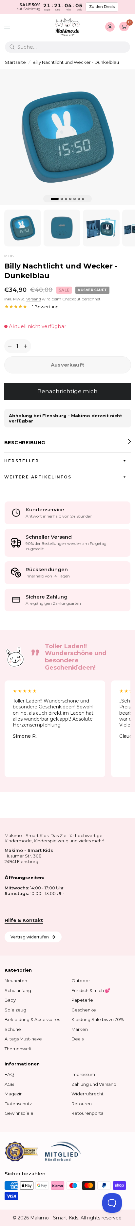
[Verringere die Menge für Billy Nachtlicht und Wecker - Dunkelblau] (9, 346)
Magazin (14, 1093)
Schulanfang (18, 990)
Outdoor (80, 980)
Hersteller (21, 460)
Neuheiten (16, 980)
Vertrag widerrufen (29, 936)
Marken (79, 1029)
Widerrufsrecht (87, 1093)
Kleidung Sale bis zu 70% (97, 1019)
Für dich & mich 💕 (90, 990)
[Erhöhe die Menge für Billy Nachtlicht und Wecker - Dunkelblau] (25, 346)
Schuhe (13, 1029)
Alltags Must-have (23, 1038)
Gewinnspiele (19, 1113)
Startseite (15, 62)
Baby (10, 1000)
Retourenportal (88, 1113)
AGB (9, 1084)
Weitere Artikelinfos (38, 476)
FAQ (9, 1074)
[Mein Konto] (110, 27)
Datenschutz (18, 1103)
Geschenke (83, 1009)
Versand (33, 298)
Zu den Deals (102, 6)
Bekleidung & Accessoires (32, 1019)
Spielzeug (15, 1009)
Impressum (83, 1074)
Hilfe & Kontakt (24, 920)
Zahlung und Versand (93, 1084)
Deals (77, 1038)
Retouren (81, 1103)
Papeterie (82, 1000)
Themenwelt (18, 1048)
